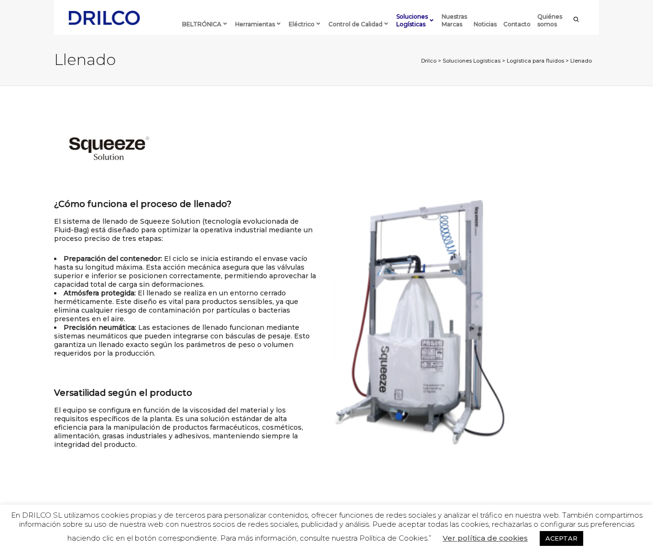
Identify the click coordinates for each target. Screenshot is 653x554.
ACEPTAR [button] (561, 538)
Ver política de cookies (485, 538)
